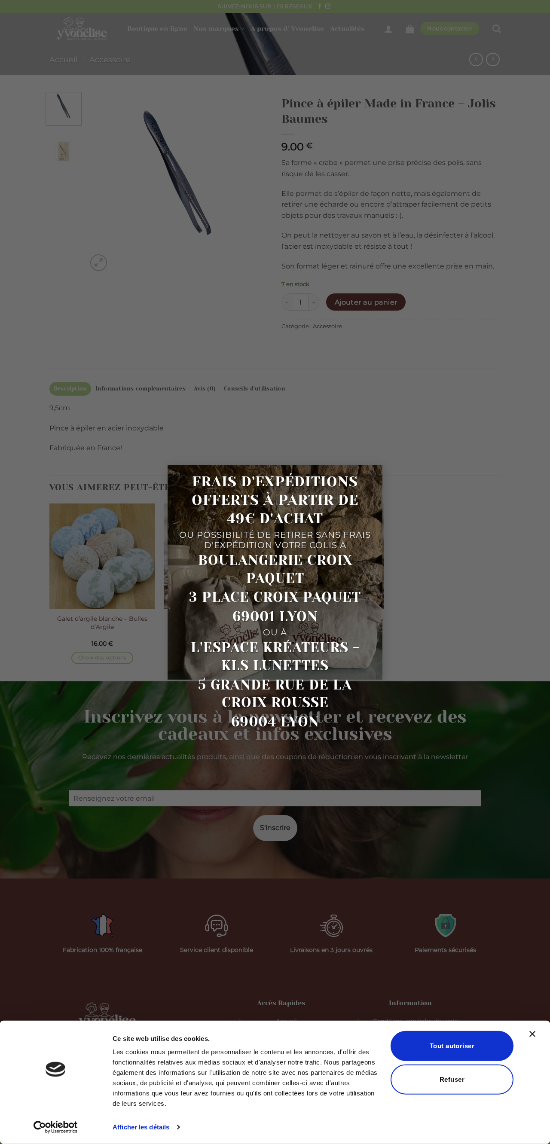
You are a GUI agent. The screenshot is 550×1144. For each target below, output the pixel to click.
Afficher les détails (141, 1127)
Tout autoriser (452, 1045)
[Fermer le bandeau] (534, 1039)
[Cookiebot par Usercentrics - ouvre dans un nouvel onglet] (55, 1127)
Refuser (452, 1079)
